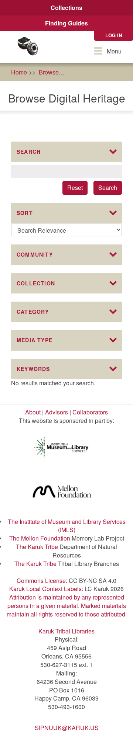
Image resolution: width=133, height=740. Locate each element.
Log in (113, 35)
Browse (49, 72)
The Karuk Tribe (37, 546)
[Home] (27, 47)
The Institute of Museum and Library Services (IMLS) (67, 525)
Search (107, 187)
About (33, 412)
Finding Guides (66, 23)
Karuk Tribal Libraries (66, 631)
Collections (66, 7)
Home (19, 72)
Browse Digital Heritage (102, 72)
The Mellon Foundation (39, 538)
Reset (75, 187)
